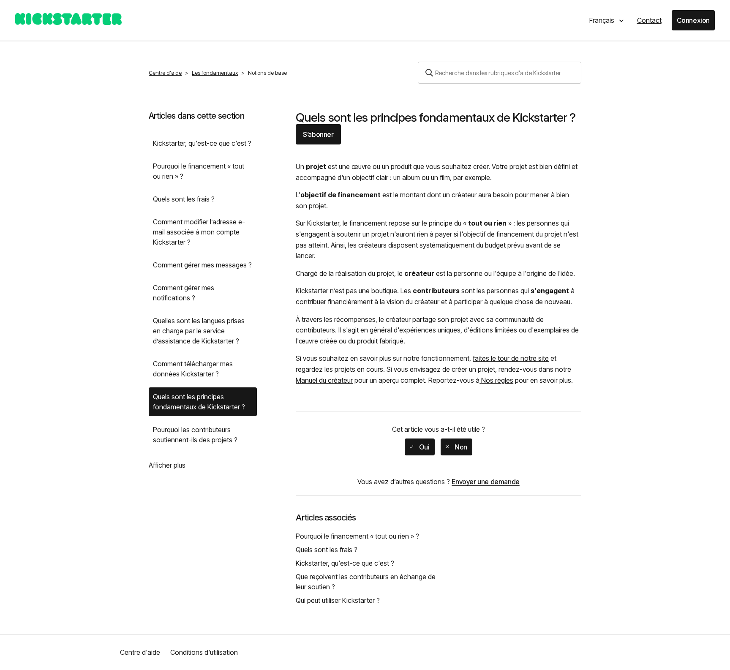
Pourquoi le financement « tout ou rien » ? (198, 171)
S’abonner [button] (318, 134)
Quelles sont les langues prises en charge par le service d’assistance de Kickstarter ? (199, 330)
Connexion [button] (693, 20)
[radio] (419, 446)
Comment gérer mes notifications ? (183, 292)
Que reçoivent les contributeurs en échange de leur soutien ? (366, 581)
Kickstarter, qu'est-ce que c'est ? (202, 143)
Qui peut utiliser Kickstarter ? (338, 600)
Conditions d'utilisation (204, 652)
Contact (649, 20)
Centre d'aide (165, 72)
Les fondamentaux (215, 72)
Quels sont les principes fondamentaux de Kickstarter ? (199, 401)
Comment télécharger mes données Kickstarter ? (193, 369)
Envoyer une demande (485, 481)
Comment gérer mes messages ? (202, 265)
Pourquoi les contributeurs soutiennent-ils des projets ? (195, 434)
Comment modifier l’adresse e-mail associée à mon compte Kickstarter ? (199, 232)
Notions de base (267, 72)
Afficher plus (167, 465)
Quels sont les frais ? (184, 199)
